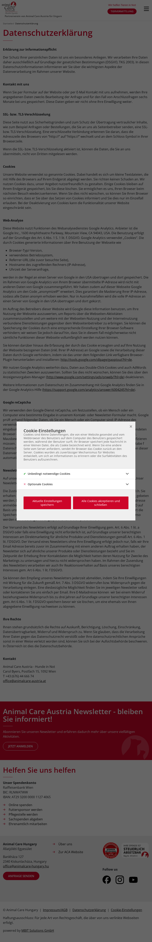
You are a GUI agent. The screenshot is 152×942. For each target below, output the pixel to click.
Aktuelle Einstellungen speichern (47, 503)
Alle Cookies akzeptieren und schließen (101, 503)
